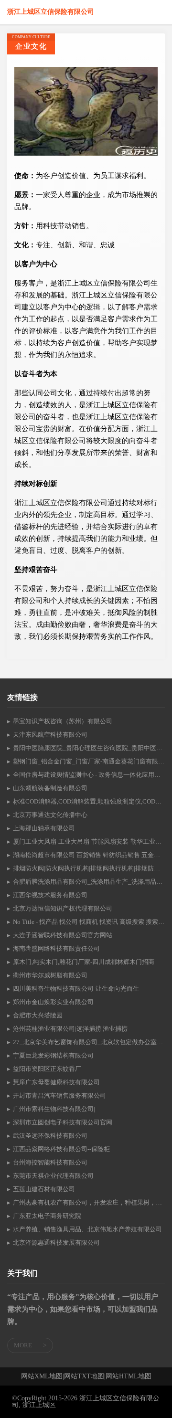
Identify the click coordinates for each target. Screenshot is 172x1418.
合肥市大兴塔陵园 (38, 1015)
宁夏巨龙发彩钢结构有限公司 (53, 1055)
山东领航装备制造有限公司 (50, 788)
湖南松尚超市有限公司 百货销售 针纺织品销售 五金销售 (89, 854)
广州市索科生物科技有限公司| (54, 1108)
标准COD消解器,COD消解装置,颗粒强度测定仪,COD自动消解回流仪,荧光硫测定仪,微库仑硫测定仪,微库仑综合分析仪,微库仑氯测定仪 (89, 801)
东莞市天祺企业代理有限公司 (53, 1175)
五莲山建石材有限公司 (44, 1189)
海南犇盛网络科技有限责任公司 (56, 948)
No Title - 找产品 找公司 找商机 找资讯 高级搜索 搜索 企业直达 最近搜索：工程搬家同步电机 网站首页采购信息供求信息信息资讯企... (89, 921)
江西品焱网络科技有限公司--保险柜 (61, 1149)
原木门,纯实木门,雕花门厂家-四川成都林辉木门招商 (83, 961)
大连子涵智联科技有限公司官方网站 (62, 935)
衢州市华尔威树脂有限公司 (50, 975)
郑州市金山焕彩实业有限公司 (53, 1001)
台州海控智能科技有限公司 (50, 1162)
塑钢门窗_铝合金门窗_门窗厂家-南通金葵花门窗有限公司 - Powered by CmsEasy (89, 761)
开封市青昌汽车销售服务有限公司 (59, 1095)
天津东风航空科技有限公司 (50, 734)
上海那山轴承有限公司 (44, 828)
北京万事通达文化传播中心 (50, 814)
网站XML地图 (42, 1376)
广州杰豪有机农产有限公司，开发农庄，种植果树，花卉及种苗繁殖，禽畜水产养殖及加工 (89, 1202)
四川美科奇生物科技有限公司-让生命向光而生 (76, 988)
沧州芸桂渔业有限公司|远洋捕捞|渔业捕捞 (70, 1028)
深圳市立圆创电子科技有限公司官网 (62, 1122)
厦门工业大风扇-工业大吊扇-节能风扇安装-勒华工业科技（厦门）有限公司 (89, 841)
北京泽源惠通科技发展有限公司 (56, 1242)
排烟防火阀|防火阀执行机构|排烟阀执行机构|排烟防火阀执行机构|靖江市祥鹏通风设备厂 (89, 868)
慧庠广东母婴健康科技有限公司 (56, 1082)
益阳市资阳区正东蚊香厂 (47, 1068)
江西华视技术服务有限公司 (50, 895)
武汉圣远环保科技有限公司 (50, 1135)
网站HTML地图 (128, 1376)
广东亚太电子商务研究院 (47, 1215)
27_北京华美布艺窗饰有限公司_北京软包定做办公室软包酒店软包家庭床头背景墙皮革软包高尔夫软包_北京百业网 (89, 1042)
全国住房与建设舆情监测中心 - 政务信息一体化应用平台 (89, 774)
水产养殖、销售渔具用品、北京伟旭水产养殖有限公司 (87, 1229)
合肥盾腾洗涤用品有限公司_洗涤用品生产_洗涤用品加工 (89, 881)
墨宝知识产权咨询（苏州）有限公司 (62, 721)
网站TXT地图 (84, 1376)
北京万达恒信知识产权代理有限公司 (62, 908)
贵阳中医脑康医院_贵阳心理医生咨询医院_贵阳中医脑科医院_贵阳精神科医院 (89, 747)
